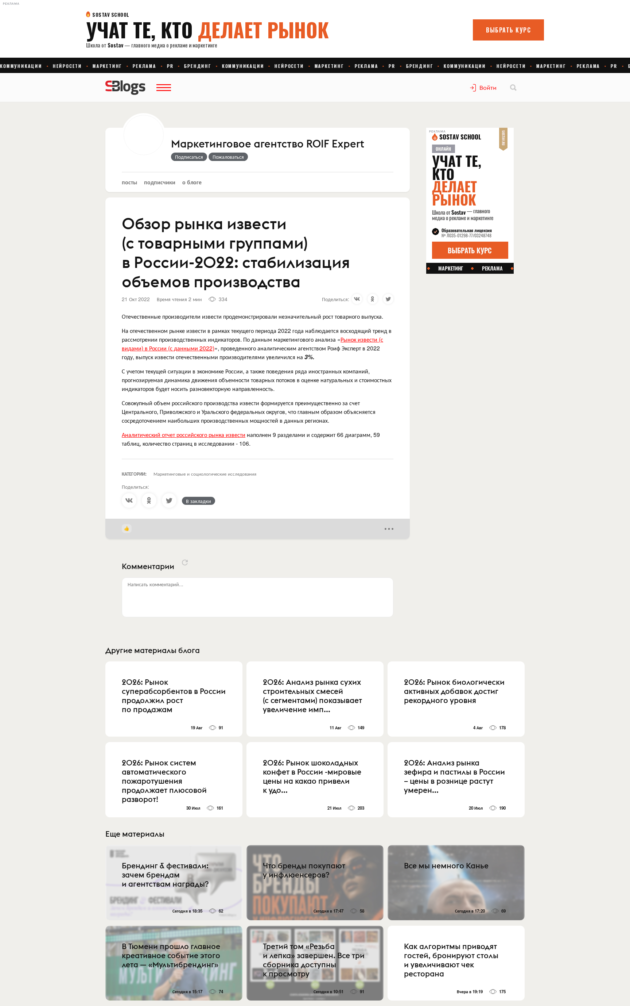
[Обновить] (185, 562)
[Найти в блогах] (513, 87)
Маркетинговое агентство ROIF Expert (267, 144)
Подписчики (159, 182)
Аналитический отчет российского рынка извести (183, 434)
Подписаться (189, 156)
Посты (129, 182)
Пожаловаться (228, 156)
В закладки (198, 500)
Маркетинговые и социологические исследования (204, 473)
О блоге (192, 182)
